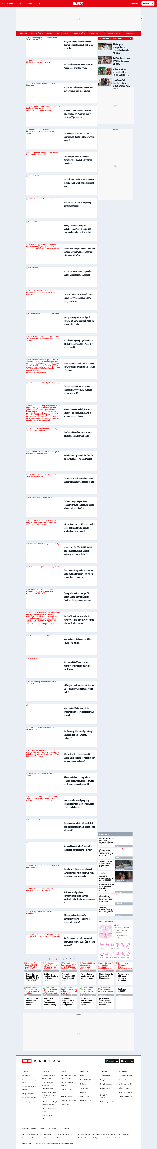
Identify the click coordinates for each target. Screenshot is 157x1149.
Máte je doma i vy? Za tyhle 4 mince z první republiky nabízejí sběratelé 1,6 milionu (79, 367)
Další (74, 959)
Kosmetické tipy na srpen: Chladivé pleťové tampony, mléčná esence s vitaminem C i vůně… (79, 252)
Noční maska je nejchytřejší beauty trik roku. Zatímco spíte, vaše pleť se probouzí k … (79, 344)
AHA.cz (28, 971)
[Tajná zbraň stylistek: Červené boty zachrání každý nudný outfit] (124, 911)
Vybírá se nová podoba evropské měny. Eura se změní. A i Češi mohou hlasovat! (79, 942)
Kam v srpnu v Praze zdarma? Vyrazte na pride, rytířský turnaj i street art (78, 160)
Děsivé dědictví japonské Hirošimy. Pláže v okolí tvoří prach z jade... (106, 898)
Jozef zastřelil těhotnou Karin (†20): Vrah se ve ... (121, 83)
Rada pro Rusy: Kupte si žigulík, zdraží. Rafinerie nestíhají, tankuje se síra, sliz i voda (79, 321)
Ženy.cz (118, 915)
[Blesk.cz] (78, 3)
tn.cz (118, 846)
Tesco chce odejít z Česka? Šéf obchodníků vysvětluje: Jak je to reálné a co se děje (78, 390)
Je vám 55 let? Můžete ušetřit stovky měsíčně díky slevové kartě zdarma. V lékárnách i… (79, 620)
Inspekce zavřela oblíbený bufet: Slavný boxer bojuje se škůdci (78, 89)
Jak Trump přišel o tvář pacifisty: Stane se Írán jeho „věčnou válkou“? (78, 735)
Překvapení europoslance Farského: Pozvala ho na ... (121, 48)
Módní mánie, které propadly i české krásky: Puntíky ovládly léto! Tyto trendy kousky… (79, 804)
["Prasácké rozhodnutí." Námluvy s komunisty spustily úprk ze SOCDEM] (124, 876)
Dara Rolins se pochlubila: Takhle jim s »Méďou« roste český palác (78, 457)
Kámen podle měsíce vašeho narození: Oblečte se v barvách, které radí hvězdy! (77, 919)
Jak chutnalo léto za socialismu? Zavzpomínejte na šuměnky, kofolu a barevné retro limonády (79, 873)
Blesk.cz (47, 971)
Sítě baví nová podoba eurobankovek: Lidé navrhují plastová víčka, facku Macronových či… (79, 897)
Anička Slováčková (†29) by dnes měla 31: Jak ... (121, 60)
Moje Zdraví (67, 995)
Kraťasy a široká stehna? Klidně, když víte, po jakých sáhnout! (78, 434)
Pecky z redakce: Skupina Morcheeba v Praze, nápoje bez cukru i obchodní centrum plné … (78, 229)
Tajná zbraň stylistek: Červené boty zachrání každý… (51, 1001)
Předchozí (46, 959)
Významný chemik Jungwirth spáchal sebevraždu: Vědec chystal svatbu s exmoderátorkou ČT (79, 781)
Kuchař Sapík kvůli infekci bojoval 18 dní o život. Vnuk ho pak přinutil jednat (79, 183)
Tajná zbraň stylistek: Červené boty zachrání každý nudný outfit (106, 910)
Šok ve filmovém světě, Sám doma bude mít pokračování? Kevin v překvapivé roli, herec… (78, 413)
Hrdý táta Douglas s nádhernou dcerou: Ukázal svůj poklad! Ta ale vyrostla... (78, 45)
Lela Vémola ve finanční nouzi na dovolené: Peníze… (32, 1001)
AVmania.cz (103, 995)
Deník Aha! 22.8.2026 (122, 990)
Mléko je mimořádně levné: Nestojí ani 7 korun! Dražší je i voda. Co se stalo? (79, 689)
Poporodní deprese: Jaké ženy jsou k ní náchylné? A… (68, 1001)
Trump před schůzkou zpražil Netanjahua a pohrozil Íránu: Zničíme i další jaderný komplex (77, 597)
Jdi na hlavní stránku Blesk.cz (111, 38)
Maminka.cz (85, 971)
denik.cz (119, 892)
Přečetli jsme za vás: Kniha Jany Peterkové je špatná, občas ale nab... (106, 841)
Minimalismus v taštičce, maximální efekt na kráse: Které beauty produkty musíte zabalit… (79, 528)
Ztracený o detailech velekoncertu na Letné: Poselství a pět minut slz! (79, 480)
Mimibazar (103, 971)
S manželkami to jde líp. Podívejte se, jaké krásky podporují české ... (106, 887)
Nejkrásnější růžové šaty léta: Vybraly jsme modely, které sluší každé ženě (78, 666)
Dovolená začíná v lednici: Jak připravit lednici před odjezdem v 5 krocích (79, 712)
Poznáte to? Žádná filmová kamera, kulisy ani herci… (105, 1001)
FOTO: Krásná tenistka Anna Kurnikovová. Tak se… (86, 1001)
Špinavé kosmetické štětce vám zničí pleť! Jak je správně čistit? (78, 848)
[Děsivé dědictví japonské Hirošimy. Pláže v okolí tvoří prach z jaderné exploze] (124, 899)
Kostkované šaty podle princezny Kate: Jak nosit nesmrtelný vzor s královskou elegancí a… (78, 574)
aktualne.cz (120, 869)
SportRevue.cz (87, 995)
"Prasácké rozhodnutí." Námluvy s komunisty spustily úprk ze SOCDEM (106, 876)
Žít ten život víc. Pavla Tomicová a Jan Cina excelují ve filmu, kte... (106, 852)
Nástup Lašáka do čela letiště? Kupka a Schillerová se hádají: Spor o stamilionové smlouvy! (79, 758)
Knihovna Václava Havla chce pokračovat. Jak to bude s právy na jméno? (79, 137)
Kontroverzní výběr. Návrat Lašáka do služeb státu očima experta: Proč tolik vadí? (79, 827)
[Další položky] (138, 33)
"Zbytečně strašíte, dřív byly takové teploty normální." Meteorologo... (105, 864)
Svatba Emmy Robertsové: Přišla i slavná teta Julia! (78, 641)
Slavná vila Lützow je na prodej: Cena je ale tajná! (77, 204)
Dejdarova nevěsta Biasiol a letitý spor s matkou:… (51, 977)
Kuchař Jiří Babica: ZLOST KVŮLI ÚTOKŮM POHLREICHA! (32, 977)
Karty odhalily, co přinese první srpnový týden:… (88, 976)
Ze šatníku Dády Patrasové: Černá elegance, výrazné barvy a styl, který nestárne (78, 298)
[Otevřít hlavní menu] (3, 3)
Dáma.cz (65, 971)
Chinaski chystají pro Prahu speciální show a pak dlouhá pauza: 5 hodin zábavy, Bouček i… (79, 505)
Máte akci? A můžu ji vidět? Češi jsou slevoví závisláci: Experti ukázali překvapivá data (78, 551)
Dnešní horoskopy (106, 922)
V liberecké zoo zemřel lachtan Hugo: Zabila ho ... (121, 71)
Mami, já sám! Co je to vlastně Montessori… (106, 976)
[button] (111, 1061)
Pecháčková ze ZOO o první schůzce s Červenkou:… (124, 977)
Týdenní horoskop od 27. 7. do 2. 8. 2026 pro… (68, 977)
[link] (35, 1061)
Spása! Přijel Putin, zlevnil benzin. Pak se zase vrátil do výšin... (79, 66)
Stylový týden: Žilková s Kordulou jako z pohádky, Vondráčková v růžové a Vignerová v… (78, 114)
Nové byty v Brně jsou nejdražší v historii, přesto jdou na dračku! (78, 273)
